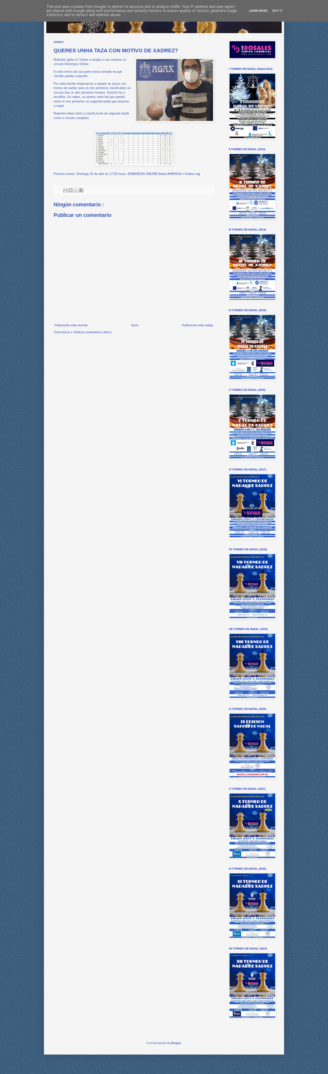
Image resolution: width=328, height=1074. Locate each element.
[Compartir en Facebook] (81, 190)
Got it (277, 10)
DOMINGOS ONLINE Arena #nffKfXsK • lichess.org (164, 174)
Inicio (134, 325)
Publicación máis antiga (197, 325)
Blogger (176, 1043)
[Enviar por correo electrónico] (65, 190)
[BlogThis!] (70, 190)
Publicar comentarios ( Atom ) (93, 332)
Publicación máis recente (71, 325)
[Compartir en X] (75, 190)
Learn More (258, 10)
